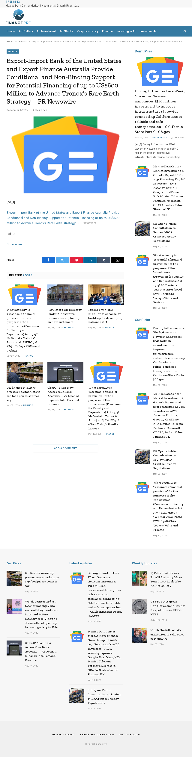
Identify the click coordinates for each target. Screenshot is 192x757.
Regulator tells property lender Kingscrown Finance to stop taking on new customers (64, 316)
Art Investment (46, 31)
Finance (107, 31)
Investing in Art (126, 31)
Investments (148, 31)
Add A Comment (65, 448)
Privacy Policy (63, 734)
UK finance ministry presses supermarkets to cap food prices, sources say (23, 394)
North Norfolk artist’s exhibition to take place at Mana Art (167, 634)
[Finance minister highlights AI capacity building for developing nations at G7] (106, 294)
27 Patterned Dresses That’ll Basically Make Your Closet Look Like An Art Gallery (166, 579)
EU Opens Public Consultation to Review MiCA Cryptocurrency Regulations (165, 232)
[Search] (184, 31)
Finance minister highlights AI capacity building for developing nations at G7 (105, 316)
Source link (14, 244)
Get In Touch (129, 734)
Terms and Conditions (97, 734)
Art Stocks (66, 31)
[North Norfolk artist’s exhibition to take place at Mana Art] (139, 635)
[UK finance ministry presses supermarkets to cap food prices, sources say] (25, 372)
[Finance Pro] (18, 16)
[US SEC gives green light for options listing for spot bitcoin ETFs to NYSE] (139, 606)
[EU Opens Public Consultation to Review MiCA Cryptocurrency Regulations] (142, 228)
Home (11, 31)
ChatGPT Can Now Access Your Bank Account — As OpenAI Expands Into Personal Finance (63, 396)
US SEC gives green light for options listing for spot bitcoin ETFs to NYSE (167, 608)
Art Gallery (26, 31)
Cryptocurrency (87, 31)
